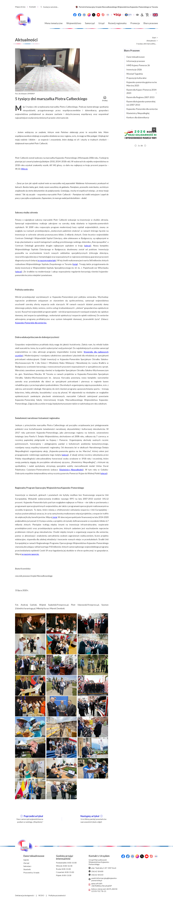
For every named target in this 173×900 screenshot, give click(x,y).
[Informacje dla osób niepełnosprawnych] (144, 14)
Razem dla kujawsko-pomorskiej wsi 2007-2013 (140, 103)
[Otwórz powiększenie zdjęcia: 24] (93, 768)
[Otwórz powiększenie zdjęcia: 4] (30, 644)
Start (154, 38)
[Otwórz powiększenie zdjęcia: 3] (93, 623)
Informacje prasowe (135, 61)
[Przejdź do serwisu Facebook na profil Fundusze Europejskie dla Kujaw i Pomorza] (79, 14)
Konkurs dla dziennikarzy (137, 117)
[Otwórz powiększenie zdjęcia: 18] (93, 726)
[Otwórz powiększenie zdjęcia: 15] (93, 706)
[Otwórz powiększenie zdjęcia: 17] (61, 726)
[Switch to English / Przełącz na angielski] (155, 14)
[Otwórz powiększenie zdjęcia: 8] (61, 664)
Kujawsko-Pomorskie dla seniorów (142, 109)
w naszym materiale (47, 260)
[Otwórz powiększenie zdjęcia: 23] (61, 768)
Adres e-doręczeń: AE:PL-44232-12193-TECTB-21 (104, 890)
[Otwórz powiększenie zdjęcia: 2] (61, 623)
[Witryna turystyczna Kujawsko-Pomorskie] (128, 14)
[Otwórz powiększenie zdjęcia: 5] (61, 644)
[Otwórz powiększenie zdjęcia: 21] (93, 747)
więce (65, 455)
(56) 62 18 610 (97, 875)
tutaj (75, 264)
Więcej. (24, 169)
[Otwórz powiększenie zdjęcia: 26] (61, 788)
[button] (140, 134)
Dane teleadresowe (135, 57)
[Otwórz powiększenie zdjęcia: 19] (30, 747)
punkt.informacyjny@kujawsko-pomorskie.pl (104, 879)
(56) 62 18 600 (97, 871)
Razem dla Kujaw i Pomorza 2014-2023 (141, 91)
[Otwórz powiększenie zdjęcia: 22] (30, 768)
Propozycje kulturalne (136, 78)
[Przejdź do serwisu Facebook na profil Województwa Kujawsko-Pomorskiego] (74, 14)
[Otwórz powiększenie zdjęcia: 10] (30, 685)
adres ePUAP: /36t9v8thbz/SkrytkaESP (101, 884)
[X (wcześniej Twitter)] (93, 14)
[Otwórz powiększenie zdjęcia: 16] (30, 726)
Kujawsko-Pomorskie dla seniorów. (31, 322)
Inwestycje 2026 (134, 69)
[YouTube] (98, 14)
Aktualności (151, 41)
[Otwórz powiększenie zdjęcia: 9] (93, 664)
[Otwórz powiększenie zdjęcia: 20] (61, 747)
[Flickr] (107, 14)
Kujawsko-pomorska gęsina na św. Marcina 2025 (141, 84)
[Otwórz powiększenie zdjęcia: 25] (30, 788)
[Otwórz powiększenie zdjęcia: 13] (30, 706)
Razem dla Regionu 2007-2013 (140, 97)
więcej (88, 245)
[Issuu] (103, 14)
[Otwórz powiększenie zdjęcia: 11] (61, 685)
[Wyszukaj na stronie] (41, 7)
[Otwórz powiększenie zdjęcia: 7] (30, 664)
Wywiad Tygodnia (134, 73)
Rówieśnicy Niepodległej (71, 469)
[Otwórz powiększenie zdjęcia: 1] (30, 623)
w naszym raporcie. (30, 554)
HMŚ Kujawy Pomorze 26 (138, 65)
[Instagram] (89, 14)
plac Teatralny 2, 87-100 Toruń (103, 868)
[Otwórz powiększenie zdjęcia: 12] (93, 685)
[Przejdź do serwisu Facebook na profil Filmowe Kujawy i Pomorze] (84, 14)
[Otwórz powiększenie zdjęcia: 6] (93, 644)
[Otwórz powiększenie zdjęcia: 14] (61, 706)
